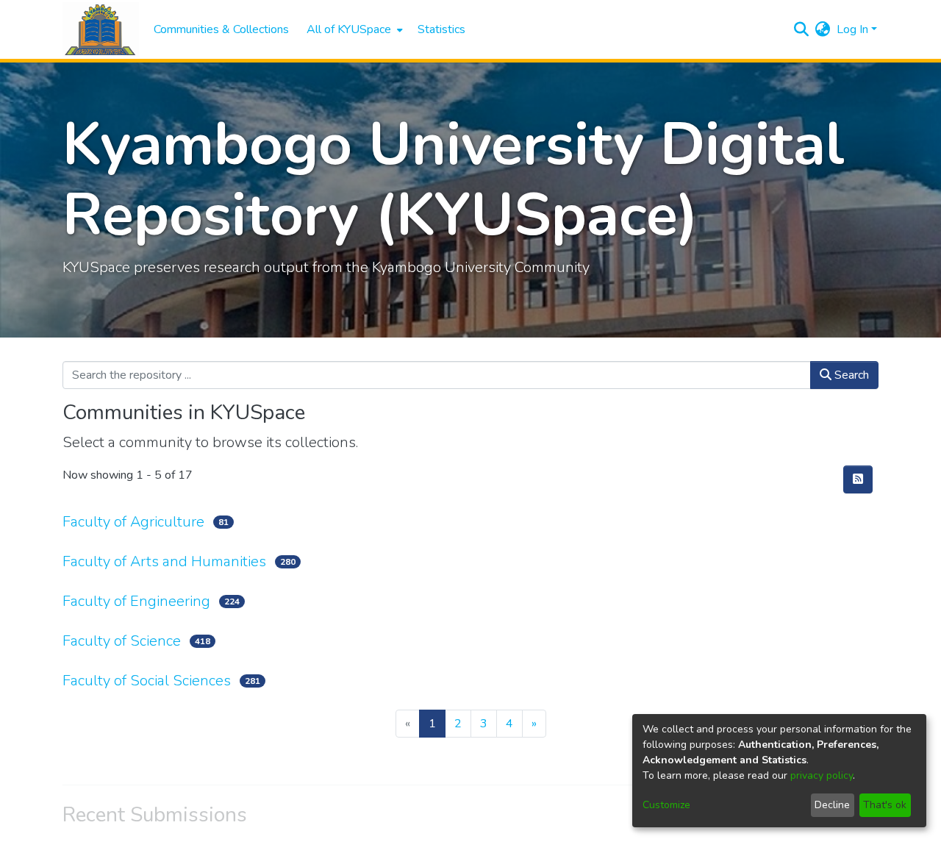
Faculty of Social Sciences (146, 681)
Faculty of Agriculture (133, 522)
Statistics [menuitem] (441, 29)
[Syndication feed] (858, 479)
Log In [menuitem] (852, 29)
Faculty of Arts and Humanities (164, 561)
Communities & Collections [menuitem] (221, 29)
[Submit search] (801, 29)
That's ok (884, 805)
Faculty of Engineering (136, 601)
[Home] (100, 29)
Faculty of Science (121, 641)
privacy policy (821, 775)
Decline (832, 805)
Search (850, 375)
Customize (666, 805)
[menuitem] (353, 29)
